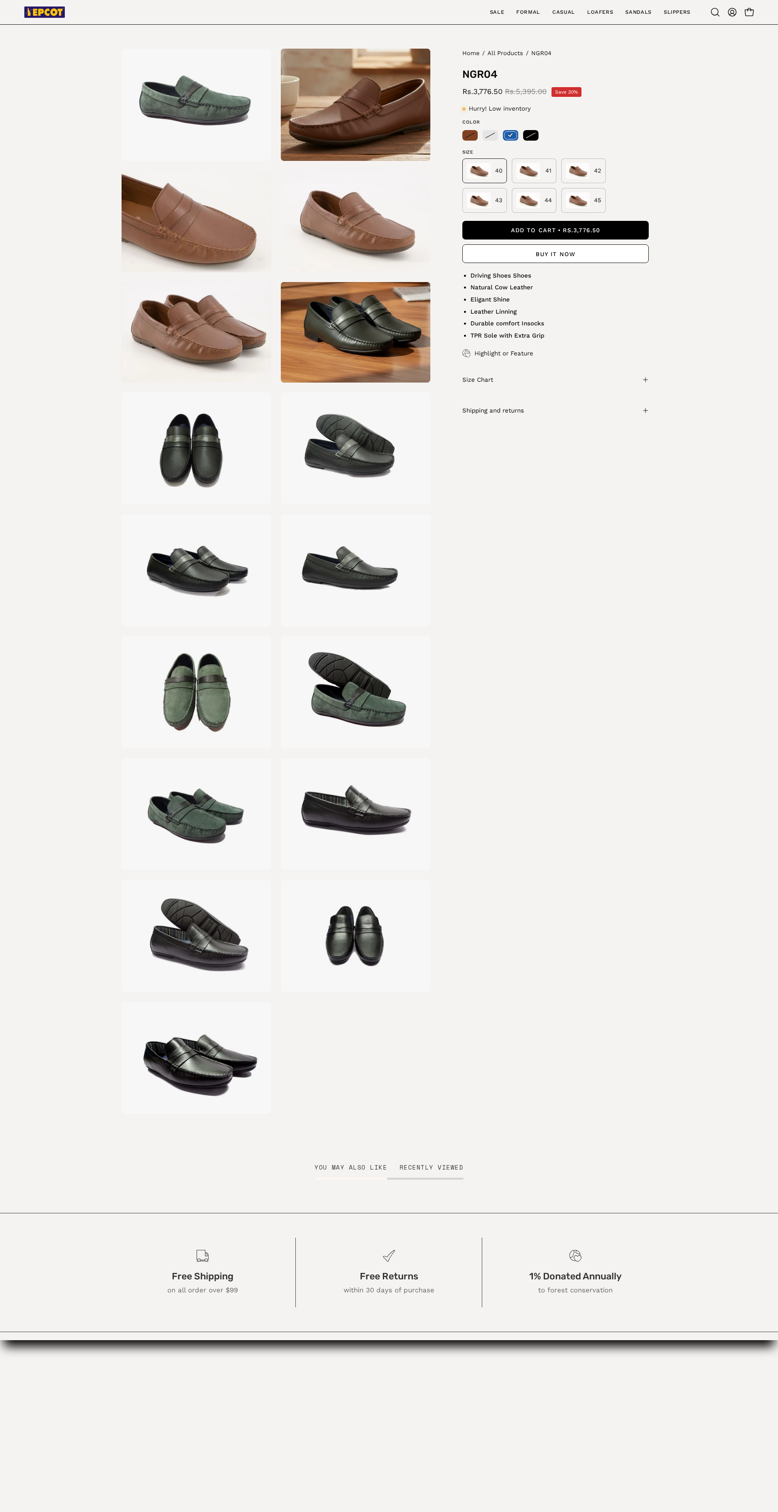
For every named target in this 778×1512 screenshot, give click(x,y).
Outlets (326, 1396)
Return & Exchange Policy (356, 1424)
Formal (243, 1396)
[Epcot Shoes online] (44, 12)
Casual (243, 1410)
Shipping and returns (493, 410)
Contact (327, 1410)
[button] (715, 12)
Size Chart (477, 379)
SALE (240, 1382)
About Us (329, 1382)
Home (470, 53)
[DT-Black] (490, 135)
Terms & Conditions (346, 1452)
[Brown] (470, 135)
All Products (505, 53)
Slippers (245, 1452)
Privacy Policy (336, 1438)
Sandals (245, 1438)
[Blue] (510, 135)
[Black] (531, 135)
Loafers (244, 1424)
